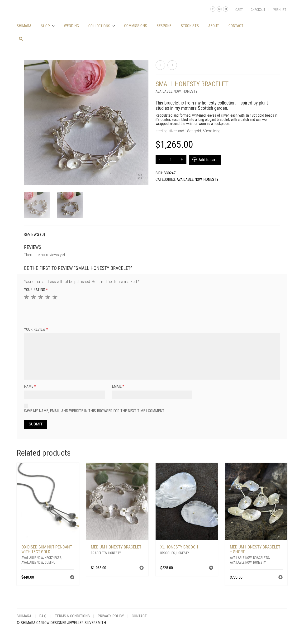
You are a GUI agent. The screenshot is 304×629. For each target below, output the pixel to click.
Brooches (167, 553)
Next (145, 117)
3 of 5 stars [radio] (41, 297)
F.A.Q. (43, 616)
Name (30, 386)
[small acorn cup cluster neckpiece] (160, 65)
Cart (239, 10)
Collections (99, 26)
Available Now (168, 91)
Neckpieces (53, 558)
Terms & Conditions (72, 616)
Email (118, 386)
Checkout (258, 10)
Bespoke (164, 26)
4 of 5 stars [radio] (48, 297)
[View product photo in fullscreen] (140, 177)
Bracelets (99, 553)
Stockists (190, 26)
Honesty (190, 91)
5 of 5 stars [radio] (55, 297)
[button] (72, 578)
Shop (45, 26)
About (213, 26)
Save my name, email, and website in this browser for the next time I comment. (94, 411)
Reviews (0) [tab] (34, 234)
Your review (36, 329)
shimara (24, 26)
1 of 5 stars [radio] (27, 297)
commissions (135, 26)
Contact (235, 26)
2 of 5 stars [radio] (34, 297)
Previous (26, 117)
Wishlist (279, 10)
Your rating (36, 289)
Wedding (71, 26)
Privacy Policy (111, 616)
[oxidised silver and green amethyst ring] (172, 65)
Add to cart (208, 159)
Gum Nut (51, 562)
